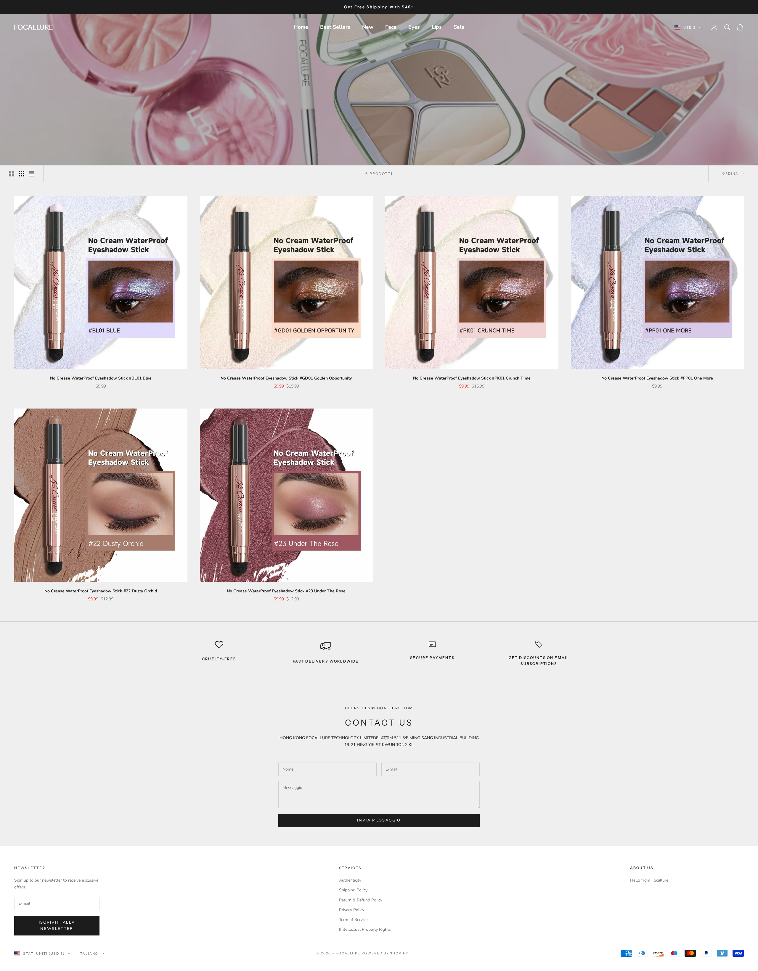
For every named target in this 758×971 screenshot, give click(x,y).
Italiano (89, 953)
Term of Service (353, 919)
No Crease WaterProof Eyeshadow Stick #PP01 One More (657, 378)
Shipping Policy (353, 890)
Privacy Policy (351, 910)
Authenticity (350, 880)
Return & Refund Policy (360, 900)
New (367, 26)
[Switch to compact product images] (31, 174)
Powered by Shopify (385, 953)
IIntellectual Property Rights (365, 929)
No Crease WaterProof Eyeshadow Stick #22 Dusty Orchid (100, 591)
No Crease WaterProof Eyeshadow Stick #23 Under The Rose (286, 591)
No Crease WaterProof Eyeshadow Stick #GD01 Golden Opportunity (286, 378)
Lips (437, 26)
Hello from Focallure (649, 880)
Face (390, 26)
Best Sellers (335, 26)
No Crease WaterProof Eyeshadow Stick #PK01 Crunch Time (472, 378)
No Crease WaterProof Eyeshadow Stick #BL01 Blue (101, 378)
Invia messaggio (379, 820)
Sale (459, 26)
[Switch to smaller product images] (21, 174)
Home (301, 26)
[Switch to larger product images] (11, 174)
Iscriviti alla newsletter (57, 925)
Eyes (414, 26)
